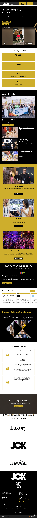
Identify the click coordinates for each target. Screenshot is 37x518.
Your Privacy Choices (22, 494)
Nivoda (21, 296)
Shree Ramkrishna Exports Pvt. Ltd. (10, 296)
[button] (22, 3)
